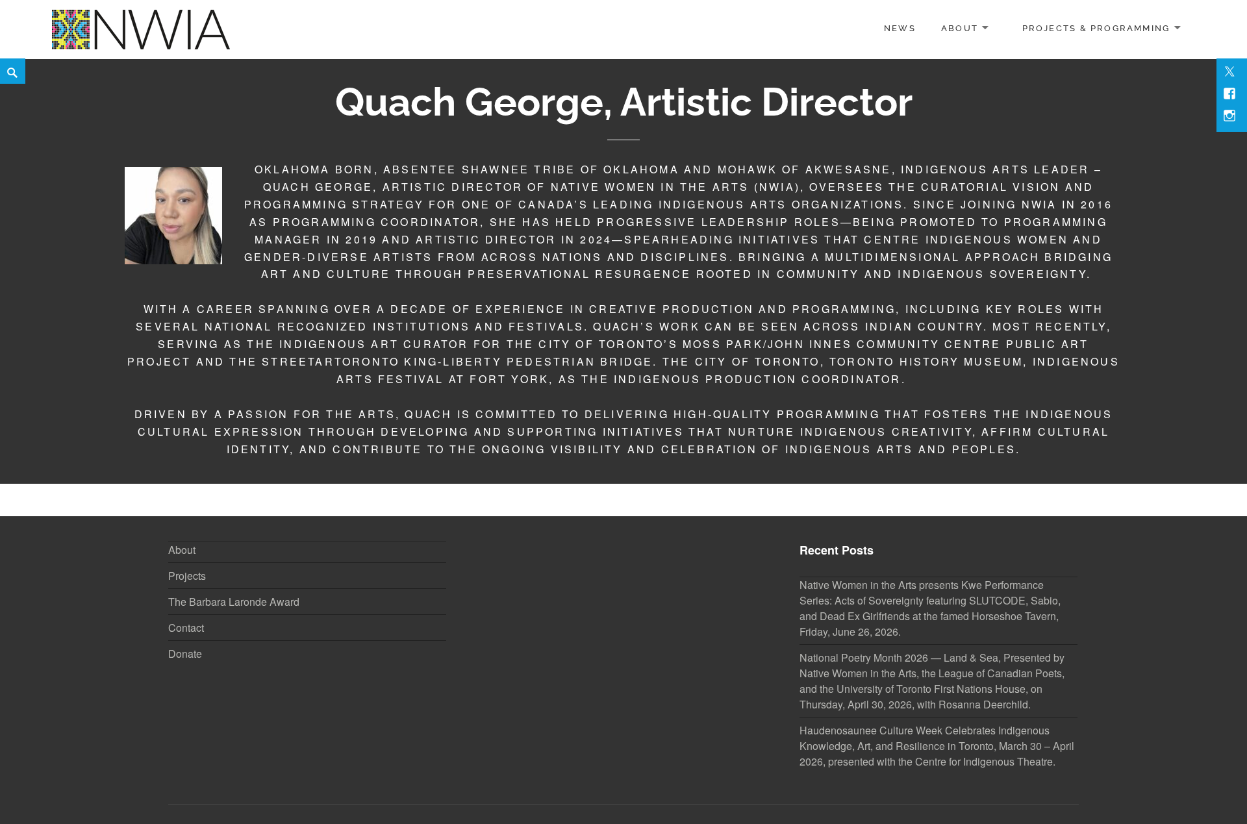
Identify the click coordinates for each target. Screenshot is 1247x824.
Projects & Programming (1096, 28)
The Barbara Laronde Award (233, 601)
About (959, 28)
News (900, 28)
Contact (186, 627)
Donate (185, 653)
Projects (187, 575)
